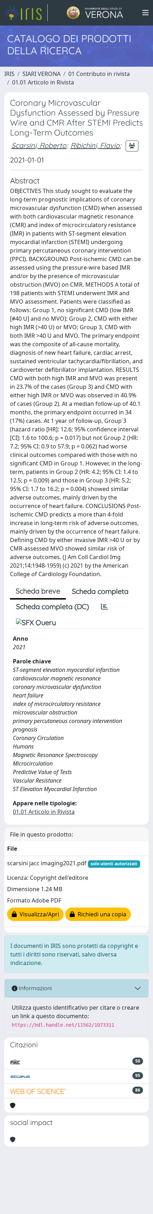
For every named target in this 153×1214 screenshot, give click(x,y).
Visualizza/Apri (38, 914)
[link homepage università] (95, 12)
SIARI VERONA (41, 74)
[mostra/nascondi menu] (145, 12)
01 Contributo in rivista (99, 74)
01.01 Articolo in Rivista (43, 82)
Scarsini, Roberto (38, 145)
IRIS (9, 74)
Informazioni (34, 988)
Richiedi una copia (100, 914)
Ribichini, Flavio (95, 145)
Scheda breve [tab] (38, 590)
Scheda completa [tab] (100, 591)
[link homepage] (26, 12)
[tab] (104, 606)
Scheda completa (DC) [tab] (52, 606)
